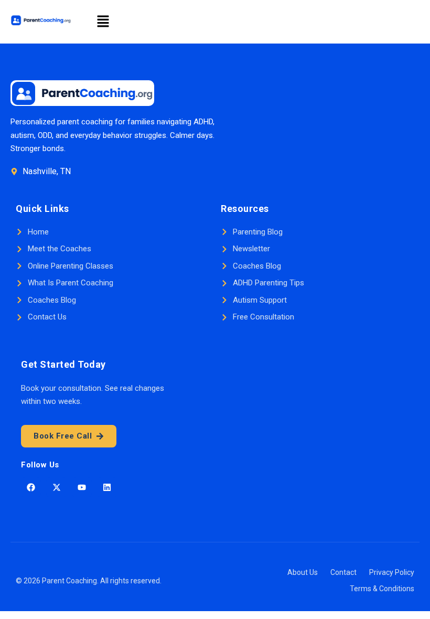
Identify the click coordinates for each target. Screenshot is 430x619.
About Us (302, 572)
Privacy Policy (391, 572)
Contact (343, 572)
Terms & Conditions (382, 588)
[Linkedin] (107, 487)
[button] (102, 21)
